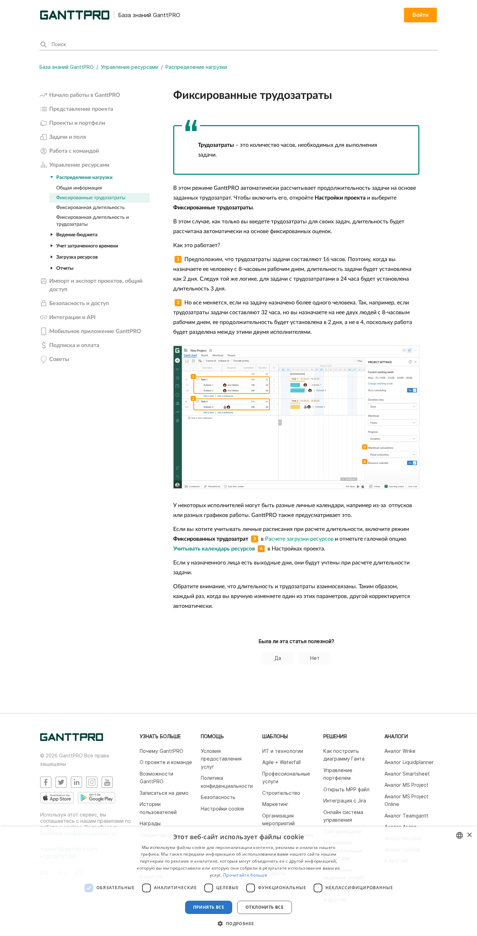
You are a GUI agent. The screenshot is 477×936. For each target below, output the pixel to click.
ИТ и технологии (282, 751)
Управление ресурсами (129, 67)
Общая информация (79, 188)
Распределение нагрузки (196, 67)
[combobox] (459, 835)
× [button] (469, 835)
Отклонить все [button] (264, 907)
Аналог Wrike (400, 751)
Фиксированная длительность (90, 207)
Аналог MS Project (406, 785)
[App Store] (57, 797)
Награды (150, 823)
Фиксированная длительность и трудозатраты (92, 221)
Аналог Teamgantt (406, 816)
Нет (315, 658)
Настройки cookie (222, 809)
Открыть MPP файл (346, 789)
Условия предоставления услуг (221, 759)
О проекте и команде (166, 762)
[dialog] (238, 881)
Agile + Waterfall (281, 762)
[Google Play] (96, 797)
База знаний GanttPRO (66, 67)
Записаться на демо (164, 793)
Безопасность (218, 797)
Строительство (281, 793)
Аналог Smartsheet (407, 774)
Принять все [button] (208, 907)
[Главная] (71, 739)
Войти (420, 15)
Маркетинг (275, 804)
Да (277, 658)
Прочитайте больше (245, 875)
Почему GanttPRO (161, 751)
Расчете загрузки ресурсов (298, 539)
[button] (238, 923)
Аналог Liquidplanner (409, 762)
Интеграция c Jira (344, 801)
